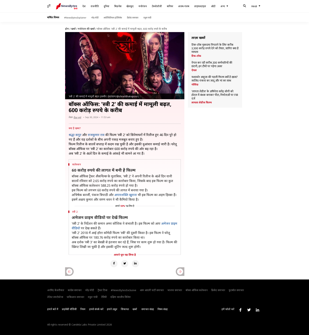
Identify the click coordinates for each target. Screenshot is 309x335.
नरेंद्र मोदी (95, 17)
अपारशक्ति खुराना (125, 195)
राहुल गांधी (147, 17)
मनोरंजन (143, 6)
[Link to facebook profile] (240, 309)
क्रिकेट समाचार (132, 17)
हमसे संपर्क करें (96, 309)
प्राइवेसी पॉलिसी (69, 309)
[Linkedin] (135, 263)
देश (84, 6)
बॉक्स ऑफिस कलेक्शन (197, 290)
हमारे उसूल (112, 309)
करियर (170, 6)
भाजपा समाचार (174, 290)
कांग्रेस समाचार (75, 290)
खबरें (73, 28)
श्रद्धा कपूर (75, 135)
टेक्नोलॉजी (157, 6)
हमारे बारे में (52, 309)
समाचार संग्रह (147, 309)
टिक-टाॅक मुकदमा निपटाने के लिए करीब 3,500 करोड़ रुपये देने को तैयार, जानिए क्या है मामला (215, 48)
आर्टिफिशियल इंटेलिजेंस (113, 17)
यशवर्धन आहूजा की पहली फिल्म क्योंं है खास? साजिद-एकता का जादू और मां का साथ (215, 79)
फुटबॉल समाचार (236, 290)
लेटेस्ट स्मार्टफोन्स (55, 297)
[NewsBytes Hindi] (66, 6)
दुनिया (106, 6)
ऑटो (213, 6)
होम (67, 28)
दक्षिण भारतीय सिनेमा (120, 297)
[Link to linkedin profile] (257, 309)
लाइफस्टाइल (200, 6)
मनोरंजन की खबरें (86, 28)
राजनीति (95, 6)
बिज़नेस (117, 6)
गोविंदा (195, 84)
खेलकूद (130, 6)
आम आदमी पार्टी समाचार (152, 290)
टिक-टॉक (196, 56)
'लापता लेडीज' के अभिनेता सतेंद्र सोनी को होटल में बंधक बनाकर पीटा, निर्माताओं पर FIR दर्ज (215, 95)
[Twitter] (124, 263)
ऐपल (194, 70)
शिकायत (125, 309)
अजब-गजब (183, 6)
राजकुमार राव (96, 135)
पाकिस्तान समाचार (75, 297)
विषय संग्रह (163, 309)
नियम (82, 309)
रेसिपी (104, 297)
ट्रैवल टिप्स (102, 290)
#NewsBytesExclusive (123, 290)
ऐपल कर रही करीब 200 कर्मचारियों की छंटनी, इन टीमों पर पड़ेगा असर (212, 64)
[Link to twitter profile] (249, 309)
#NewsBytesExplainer (75, 17)
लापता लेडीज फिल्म (202, 102)
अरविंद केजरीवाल (55, 290)
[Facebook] (113, 263)
